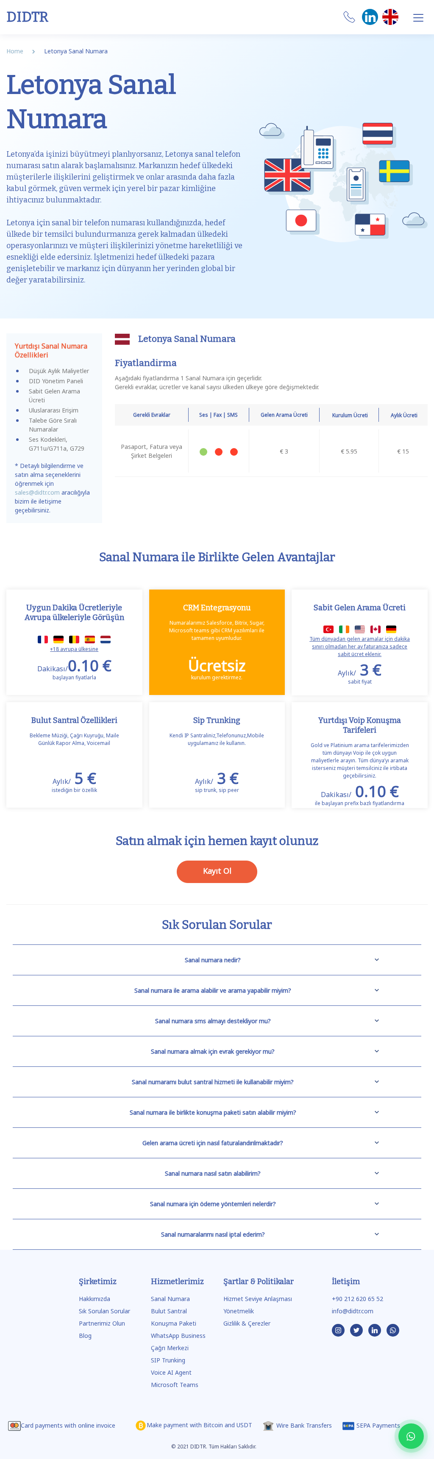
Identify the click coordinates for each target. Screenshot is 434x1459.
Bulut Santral (169, 1311)
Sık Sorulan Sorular (104, 1311)
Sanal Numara (170, 1299)
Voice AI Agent (171, 1372)
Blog (85, 1336)
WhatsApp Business (178, 1336)
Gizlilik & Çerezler (246, 1323)
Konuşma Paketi (173, 1323)
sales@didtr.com (37, 492)
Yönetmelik (238, 1311)
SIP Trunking (168, 1360)
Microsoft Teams (174, 1385)
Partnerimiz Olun (102, 1323)
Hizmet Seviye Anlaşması (257, 1299)
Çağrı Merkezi (170, 1348)
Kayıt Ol (217, 871)
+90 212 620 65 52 (357, 1299)
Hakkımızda (94, 1299)
